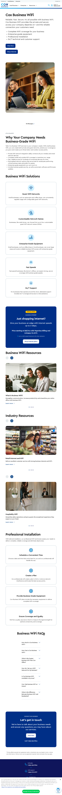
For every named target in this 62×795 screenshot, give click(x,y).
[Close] (60, 779)
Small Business (11, 1)
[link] (12, 52)
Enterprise (18, 1)
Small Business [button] (14, 5)
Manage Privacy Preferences (31, 791)
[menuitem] (14, 6)
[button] (49, 5)
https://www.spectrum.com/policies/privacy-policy (14, 787)
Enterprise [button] (23, 5)
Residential (3, 1)
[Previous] (7, 357)
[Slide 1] (29, 407)
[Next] (11, 357)
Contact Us (57, 1)
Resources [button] (32, 5)
